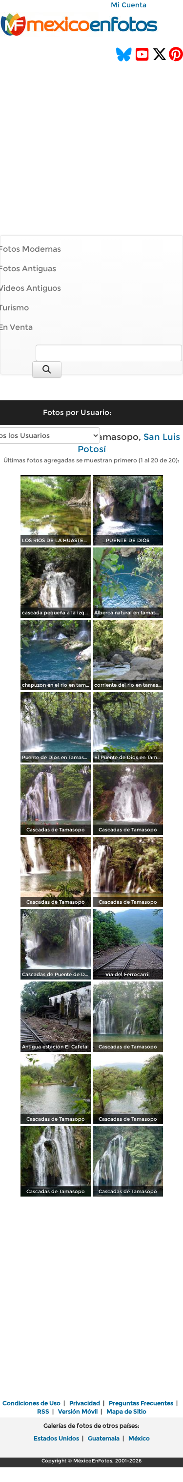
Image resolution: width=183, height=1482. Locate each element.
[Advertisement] (91, 135)
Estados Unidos (56, 1438)
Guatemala (104, 1438)
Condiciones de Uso (31, 1403)
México (139, 1438)
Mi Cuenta (128, 4)
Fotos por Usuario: (77, 412)
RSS (43, 1411)
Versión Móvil (78, 1411)
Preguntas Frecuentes (141, 1403)
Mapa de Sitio (126, 1411)
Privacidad (84, 1403)
